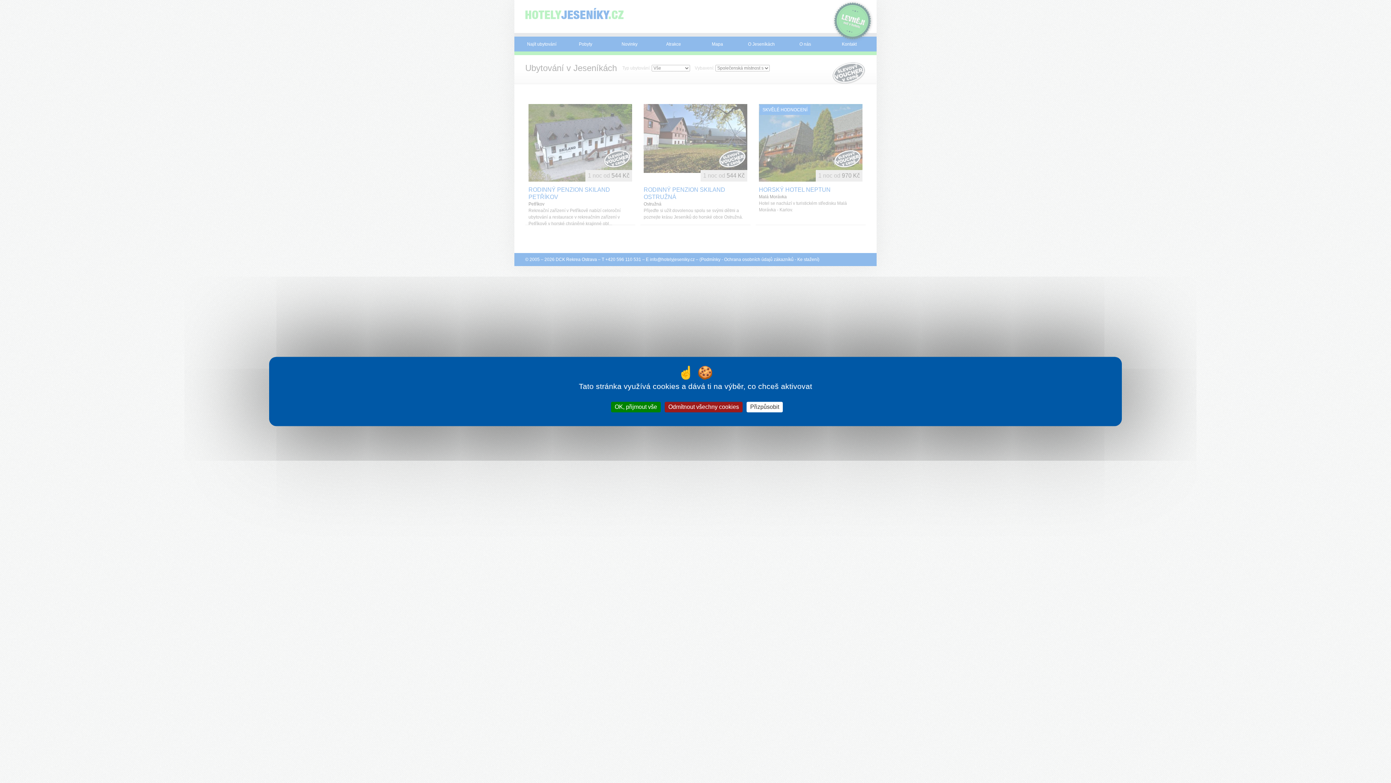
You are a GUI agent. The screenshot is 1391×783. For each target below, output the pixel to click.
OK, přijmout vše (636, 407)
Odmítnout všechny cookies (703, 407)
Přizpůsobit (764, 407)
